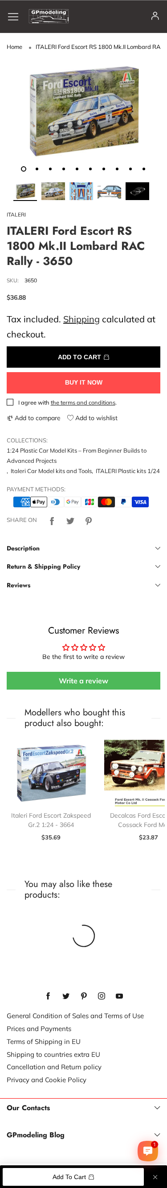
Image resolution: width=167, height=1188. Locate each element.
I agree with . (67, 402)
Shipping (81, 319)
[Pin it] (89, 520)
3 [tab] (50, 169)
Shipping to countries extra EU (53, 1054)
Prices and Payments (39, 1028)
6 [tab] (90, 169)
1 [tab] (23, 169)
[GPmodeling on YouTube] (119, 996)
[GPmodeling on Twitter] (66, 996)
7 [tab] (103, 169)
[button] (24, 191)
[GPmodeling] (48, 16)
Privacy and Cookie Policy (46, 1080)
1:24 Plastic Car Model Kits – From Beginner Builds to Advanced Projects (77, 455)
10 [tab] (143, 169)
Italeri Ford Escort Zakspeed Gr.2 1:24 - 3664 (51, 820)
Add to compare (37, 418)
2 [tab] (37, 169)
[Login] (155, 16)
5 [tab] (77, 169)
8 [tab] (117, 169)
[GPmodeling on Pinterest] (84, 996)
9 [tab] (130, 169)
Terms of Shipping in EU (44, 1041)
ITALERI (16, 214)
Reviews (18, 585)
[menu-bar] (16, 16)
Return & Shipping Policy (43, 566)
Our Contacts (28, 1108)
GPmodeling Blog (36, 1135)
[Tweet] (70, 520)
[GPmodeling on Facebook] (48, 996)
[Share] (52, 520)
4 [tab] (63, 169)
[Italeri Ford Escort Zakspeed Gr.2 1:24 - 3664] (51, 773)
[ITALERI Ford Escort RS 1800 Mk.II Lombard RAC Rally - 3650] (83, 111)
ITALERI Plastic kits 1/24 (128, 470)
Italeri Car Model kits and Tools (51, 470)
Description (23, 548)
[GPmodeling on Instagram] (101, 996)
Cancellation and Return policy (54, 1067)
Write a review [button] (83, 680)
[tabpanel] (83, 111)
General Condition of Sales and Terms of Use (75, 1015)
